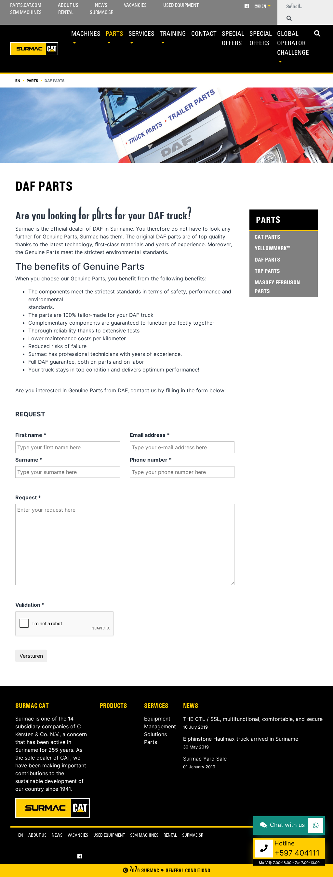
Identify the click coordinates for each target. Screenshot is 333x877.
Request (28, 497)
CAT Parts (267, 236)
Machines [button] (85, 34)
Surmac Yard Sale (205, 758)
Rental (65, 13)
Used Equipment (181, 6)
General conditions (188, 870)
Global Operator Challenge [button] (293, 43)
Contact (204, 34)
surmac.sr (192, 836)
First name (31, 435)
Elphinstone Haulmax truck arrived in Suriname (240, 738)
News (101, 6)
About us (68, 6)
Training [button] (173, 34)
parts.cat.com (25, 6)
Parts (32, 80)
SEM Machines (26, 13)
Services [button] (141, 34)
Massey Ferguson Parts (277, 287)
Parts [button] (114, 34)
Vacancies (135, 6)
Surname (29, 459)
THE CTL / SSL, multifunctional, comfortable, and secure (253, 719)
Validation (30, 604)
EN (263, 6)
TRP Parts (267, 271)
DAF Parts (267, 259)
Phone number (151, 459)
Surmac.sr (101, 13)
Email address (150, 435)
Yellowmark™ (272, 248)
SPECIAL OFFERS (233, 39)
